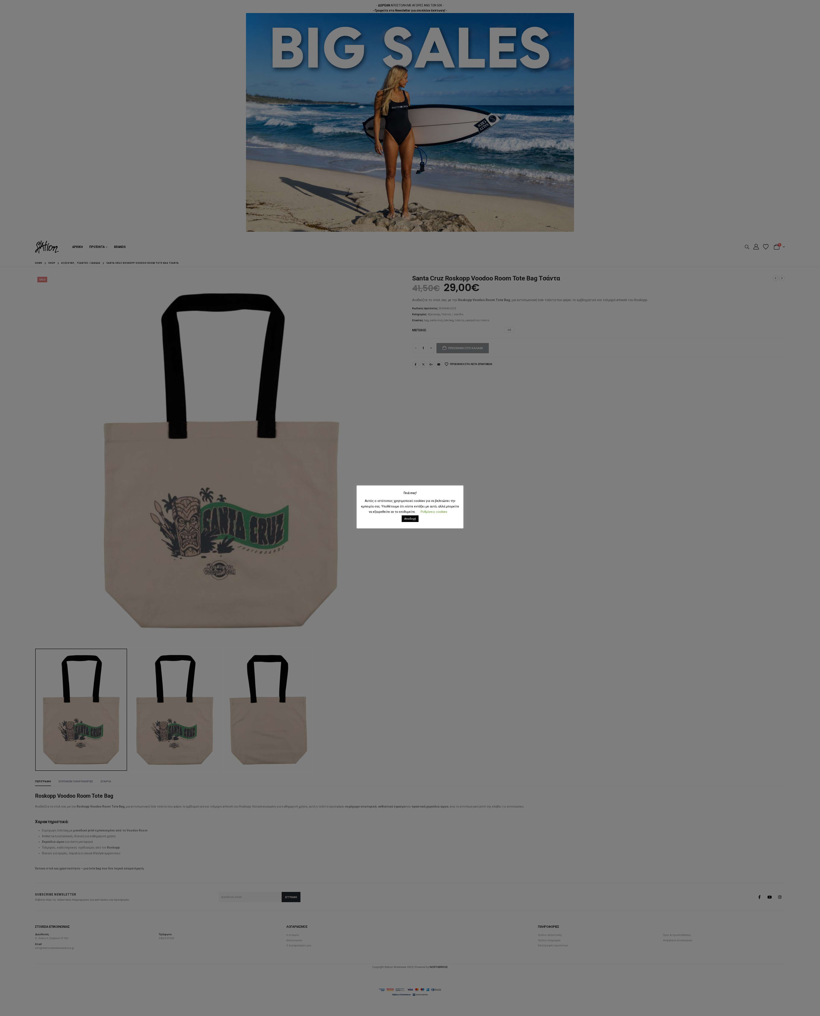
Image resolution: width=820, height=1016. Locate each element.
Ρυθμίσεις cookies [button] (434, 512)
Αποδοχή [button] (410, 518)
